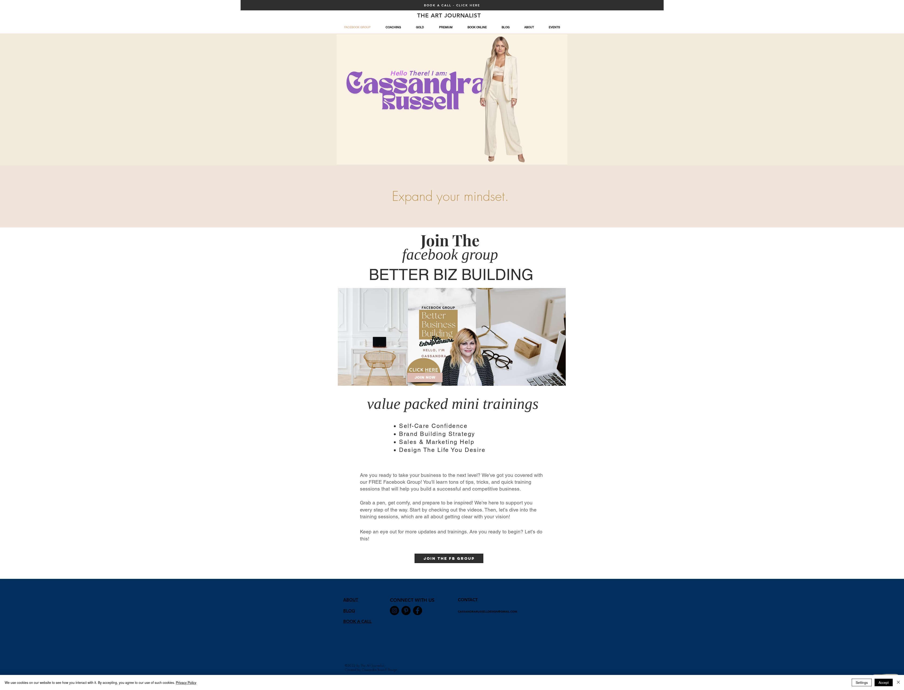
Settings (862, 682)
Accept (884, 682)
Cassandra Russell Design (379, 670)
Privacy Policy (186, 682)
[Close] (898, 682)
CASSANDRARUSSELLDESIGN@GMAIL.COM (487, 611)
